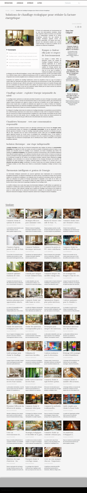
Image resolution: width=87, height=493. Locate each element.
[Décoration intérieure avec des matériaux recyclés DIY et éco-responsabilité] (71, 319)
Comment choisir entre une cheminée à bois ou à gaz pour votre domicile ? (71, 224)
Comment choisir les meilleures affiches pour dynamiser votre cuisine (71, 249)
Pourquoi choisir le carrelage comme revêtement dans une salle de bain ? (33, 462)
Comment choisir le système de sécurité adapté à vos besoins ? (72, 48)
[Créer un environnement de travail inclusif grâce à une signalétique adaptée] (15, 425)
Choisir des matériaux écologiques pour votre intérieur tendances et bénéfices (15, 330)
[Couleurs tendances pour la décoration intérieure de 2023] (53, 346)
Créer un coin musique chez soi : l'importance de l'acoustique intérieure (52, 462)
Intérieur (30, 3)
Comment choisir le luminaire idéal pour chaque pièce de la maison (32, 409)
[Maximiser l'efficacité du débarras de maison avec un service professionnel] (15, 399)
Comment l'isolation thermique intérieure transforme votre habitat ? (33, 250)
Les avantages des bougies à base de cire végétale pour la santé (71, 276)
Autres (39, 3)
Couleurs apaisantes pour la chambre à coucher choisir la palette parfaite (70, 303)
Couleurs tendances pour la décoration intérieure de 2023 (51, 355)
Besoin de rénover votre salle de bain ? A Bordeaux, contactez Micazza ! (72, 96)
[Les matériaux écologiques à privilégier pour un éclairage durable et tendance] (71, 425)
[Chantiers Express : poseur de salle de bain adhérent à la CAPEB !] (15, 240)
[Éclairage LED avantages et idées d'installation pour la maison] (71, 346)
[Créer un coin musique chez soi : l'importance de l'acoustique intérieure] (53, 452)
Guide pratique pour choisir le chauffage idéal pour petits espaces (14, 356)
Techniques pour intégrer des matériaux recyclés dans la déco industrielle (52, 330)
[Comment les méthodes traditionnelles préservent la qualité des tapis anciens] (53, 399)
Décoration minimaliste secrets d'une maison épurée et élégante (15, 382)
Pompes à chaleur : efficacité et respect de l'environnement (23, 53)
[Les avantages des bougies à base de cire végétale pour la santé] (71, 266)
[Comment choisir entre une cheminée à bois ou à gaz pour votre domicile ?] (71, 213)
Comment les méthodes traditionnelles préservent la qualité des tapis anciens (52, 409)
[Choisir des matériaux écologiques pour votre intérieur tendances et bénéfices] (15, 319)
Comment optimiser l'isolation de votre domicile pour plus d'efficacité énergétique (15, 277)
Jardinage (20, 3)
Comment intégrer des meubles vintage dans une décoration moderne (52, 277)
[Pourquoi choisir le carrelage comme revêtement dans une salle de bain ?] (34, 452)
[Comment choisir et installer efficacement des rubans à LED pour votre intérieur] (71, 372)
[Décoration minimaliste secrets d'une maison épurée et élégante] (15, 372)
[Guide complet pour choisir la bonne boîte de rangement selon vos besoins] (71, 399)
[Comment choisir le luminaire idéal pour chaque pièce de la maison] (34, 399)
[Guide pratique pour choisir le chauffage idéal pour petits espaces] (15, 346)
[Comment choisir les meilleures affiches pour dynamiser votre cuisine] (71, 240)
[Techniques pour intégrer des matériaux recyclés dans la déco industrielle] (53, 319)
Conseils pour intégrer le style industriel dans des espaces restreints (33, 276)
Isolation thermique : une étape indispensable (20, 62)
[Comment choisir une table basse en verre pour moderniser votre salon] (34, 293)
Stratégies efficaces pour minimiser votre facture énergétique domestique (72, 72)
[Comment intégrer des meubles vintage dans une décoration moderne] (53, 266)
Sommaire (12, 50)
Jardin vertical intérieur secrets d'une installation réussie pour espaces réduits (34, 383)
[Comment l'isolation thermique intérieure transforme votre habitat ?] (34, 240)
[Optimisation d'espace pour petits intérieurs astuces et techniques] (53, 293)
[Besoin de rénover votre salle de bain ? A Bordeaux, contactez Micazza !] (72, 88)
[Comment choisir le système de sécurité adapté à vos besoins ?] (72, 40)
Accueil (7, 10)
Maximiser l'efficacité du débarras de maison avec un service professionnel (15, 409)
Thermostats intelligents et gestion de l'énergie (20, 65)
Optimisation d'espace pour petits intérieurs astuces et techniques (52, 302)
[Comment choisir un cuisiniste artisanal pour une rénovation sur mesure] (53, 425)
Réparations (9, 3)
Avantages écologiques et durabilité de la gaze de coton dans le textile (33, 435)
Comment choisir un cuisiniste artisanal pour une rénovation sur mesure (52, 436)
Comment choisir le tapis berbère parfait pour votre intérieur (51, 382)
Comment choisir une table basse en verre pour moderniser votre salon (33, 303)
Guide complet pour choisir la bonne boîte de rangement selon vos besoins (71, 409)
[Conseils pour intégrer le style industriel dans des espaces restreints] (34, 266)
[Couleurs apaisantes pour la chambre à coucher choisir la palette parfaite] (71, 293)
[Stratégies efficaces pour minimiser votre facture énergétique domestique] (72, 64)
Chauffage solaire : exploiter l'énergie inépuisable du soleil (23, 56)
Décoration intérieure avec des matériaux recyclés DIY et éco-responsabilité (71, 330)
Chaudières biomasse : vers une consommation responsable (23, 59)
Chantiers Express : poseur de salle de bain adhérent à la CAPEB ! (15, 249)
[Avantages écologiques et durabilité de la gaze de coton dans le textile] (34, 425)
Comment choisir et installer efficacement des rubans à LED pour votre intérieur (71, 383)
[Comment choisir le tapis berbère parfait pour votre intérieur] (53, 372)
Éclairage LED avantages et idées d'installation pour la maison (71, 355)
